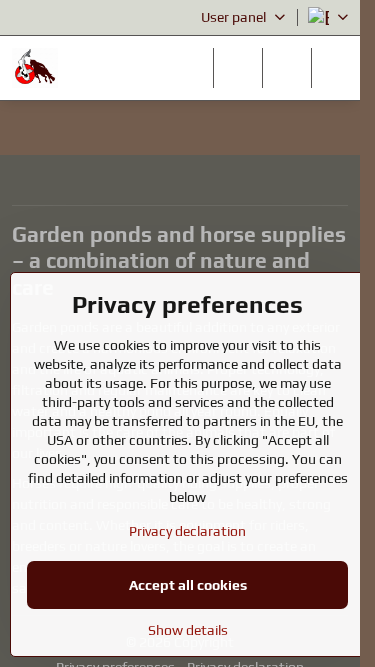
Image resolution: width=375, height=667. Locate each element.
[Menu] (336, 68)
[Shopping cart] (287, 68)
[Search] (238, 68)
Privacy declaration (187, 531)
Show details (188, 630)
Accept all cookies (188, 585)
